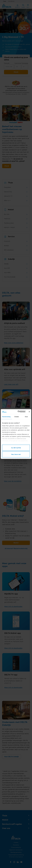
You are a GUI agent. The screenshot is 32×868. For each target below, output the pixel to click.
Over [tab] (26, 416)
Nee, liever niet (16, 454)
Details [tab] (16, 416)
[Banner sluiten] (29, 411)
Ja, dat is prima (16, 447)
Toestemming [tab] (6, 416)
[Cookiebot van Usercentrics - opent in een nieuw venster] (18, 412)
